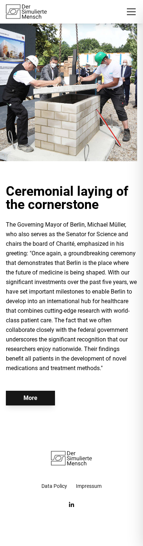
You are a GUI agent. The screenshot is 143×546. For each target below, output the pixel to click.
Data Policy (54, 486)
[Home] (26, 12)
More (30, 397)
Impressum (89, 486)
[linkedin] (71, 505)
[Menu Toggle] (131, 12)
